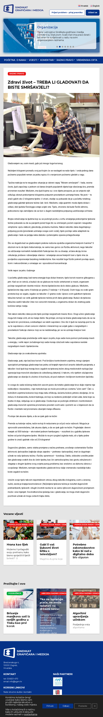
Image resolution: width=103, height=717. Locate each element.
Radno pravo (65, 60)
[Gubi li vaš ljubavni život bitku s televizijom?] (52, 530)
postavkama (30, 714)
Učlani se (92, 12)
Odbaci (66, 706)
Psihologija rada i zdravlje (23, 525)
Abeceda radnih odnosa (54, 593)
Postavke (82, 706)
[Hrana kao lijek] (18, 530)
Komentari (47, 60)
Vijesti (33, 60)
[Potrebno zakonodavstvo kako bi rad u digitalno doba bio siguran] (85, 530)
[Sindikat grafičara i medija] (23, 8)
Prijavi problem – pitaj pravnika (67, 12)
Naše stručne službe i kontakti (17, 692)
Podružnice (14, 593)
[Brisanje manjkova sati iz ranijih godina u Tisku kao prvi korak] (18, 598)
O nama (21, 60)
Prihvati (50, 706)
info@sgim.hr (16, 681)
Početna (9, 60)
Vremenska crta (86, 60)
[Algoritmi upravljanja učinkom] (85, 598)
